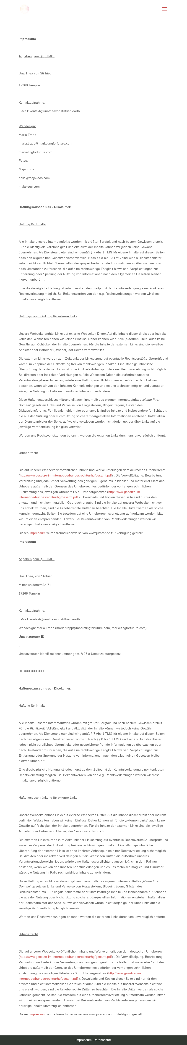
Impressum (37, 533)
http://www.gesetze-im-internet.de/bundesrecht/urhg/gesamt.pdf (66, 475)
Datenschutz (103, 1040)
